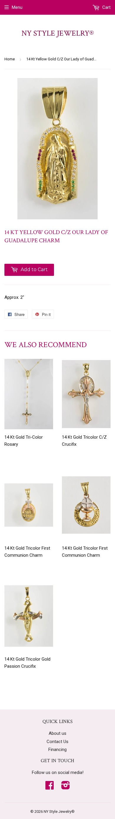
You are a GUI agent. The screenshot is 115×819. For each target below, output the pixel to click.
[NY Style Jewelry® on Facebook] (49, 787)
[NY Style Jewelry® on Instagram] (65, 787)
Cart (106, 7)
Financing (57, 749)
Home (9, 59)
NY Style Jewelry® (58, 33)
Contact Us (57, 741)
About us (57, 733)
